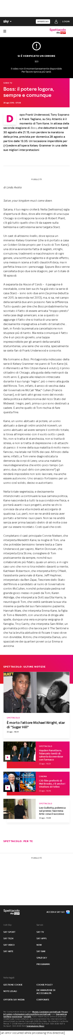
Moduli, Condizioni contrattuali (46, 1012)
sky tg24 (8, 938)
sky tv (40, 932)
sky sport (9, 932)
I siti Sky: (7, 925)
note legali (10, 991)
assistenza (17, 1016)
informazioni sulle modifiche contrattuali (32, 1014)
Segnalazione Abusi (35, 1026)
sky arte (8, 951)
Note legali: (9, 977)
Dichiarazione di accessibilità (45, 991)
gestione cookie (12, 984)
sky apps (41, 938)
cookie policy (44, 984)
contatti (27, 1016)
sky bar (40, 951)
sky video (9, 945)
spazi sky (41, 957)
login (66, 21)
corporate (42, 999)
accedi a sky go (56, 912)
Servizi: (40, 925)
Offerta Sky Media (13, 999)
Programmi (43, 964)
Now (39, 945)
